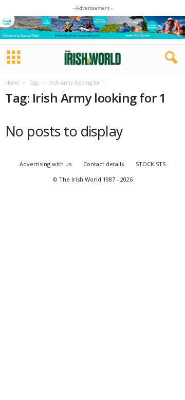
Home (12, 82)
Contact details (103, 164)
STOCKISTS (150, 164)
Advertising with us (45, 164)
